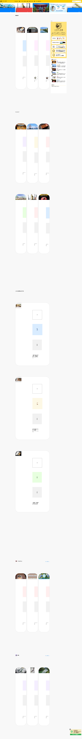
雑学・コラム (31, 1)
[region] (59, 89)
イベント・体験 (23, 1)
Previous (30, 7)
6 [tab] (44, 13)
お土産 (27, 1)
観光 (19, 1)
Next (51, 7)
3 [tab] (40, 13)
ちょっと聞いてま (38, 1)
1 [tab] (37, 13)
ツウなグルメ (16, 1)
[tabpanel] (41, 7)
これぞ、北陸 (3, 1)
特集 (34, 1)
